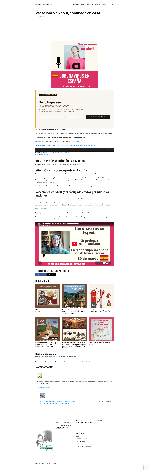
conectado (53, 357)
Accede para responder (43, 387)
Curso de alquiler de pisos (83, 446)
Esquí (77, 436)
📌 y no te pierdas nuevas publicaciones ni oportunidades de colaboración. (65, 145)
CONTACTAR (74, 142)
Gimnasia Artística (81, 438)
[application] (74, 150)
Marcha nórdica (80, 433)
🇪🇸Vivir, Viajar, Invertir (43, 4)
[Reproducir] (37, 150)
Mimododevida (80, 430)
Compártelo (41, 275)
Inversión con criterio (78, 4)
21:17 (110, 401)
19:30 (111, 381)
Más (48, 155)
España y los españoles (93, 4)
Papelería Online (80, 441)
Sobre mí (38, 420)
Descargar (67, 152)
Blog (36, 10)
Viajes (109, 4)
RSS (44, 155)
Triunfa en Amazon (81, 444)
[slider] (110, 149)
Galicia (104, 4)
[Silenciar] (107, 150)
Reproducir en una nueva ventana (52, 152)
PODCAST (99, 420)
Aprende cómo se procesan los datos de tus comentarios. (83, 362)
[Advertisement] (74, 30)
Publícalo (52, 275)
